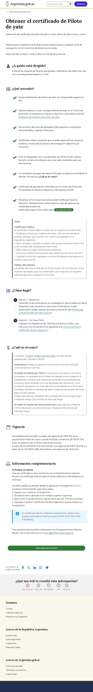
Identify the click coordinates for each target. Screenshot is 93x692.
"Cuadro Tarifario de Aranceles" (40, 356)
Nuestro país (11, 635)
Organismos (11, 643)
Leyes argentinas (13, 639)
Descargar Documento (64, 210)
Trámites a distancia (14, 613)
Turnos (9, 609)
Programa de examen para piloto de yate (39, 117)
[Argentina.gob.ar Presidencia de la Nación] (20, 4)
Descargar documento (46, 548)
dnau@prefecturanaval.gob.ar (59, 533)
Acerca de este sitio (14, 666)
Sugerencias (11, 674)
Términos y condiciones (16, 670)
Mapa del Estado (13, 647)
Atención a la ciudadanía (16, 617)
